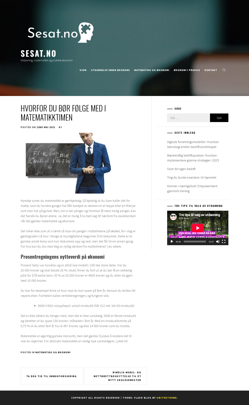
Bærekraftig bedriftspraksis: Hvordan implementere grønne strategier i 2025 (193, 157)
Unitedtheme (167, 397)
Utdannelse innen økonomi (110, 70)
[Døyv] (218, 241)
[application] (197, 228)
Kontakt (211, 70)
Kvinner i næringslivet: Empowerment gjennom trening (192, 188)
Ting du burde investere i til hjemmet (191, 177)
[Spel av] (172, 241)
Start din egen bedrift (181, 169)
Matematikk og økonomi (151, 70)
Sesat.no (39, 53)
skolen (115, 231)
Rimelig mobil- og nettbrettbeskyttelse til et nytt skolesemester (117, 376)
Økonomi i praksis (187, 70)
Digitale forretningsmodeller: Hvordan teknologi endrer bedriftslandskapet (193, 144)
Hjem (83, 70)
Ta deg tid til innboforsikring (51, 376)
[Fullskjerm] (223, 241)
